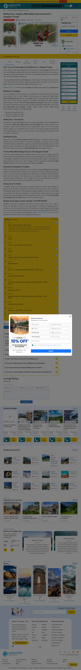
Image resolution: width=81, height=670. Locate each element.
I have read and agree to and (47, 345)
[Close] (70, 316)
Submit (51, 351)
